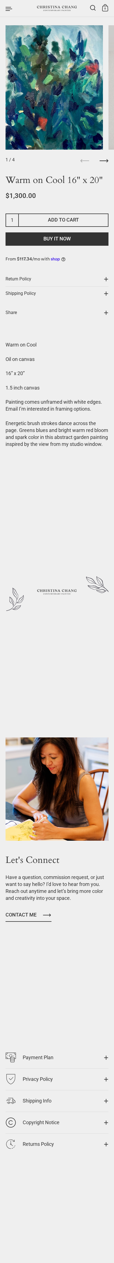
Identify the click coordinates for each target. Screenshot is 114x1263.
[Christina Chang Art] (57, 8)
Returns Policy (38, 1144)
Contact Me (21, 915)
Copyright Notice (41, 1122)
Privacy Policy (38, 1079)
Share (11, 312)
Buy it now (57, 239)
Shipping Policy (21, 293)
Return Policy (18, 279)
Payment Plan (38, 1057)
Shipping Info (37, 1101)
